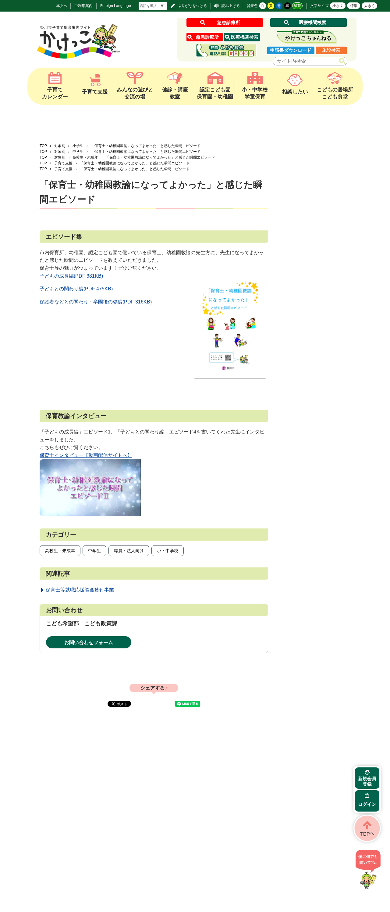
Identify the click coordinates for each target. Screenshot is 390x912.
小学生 (78, 146)
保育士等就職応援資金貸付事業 (80, 589)
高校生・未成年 (85, 157)
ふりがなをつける (192, 6)
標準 (353, 6)
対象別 (59, 146)
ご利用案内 (83, 6)
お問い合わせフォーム (88, 642)
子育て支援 (63, 163)
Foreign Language (115, 6)
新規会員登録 (367, 781)
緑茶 (297, 6)
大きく (369, 6)
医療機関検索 (312, 22)
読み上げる (231, 6)
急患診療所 (228, 22)
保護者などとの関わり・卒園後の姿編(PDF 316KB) (96, 301)
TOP (43, 146)
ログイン (367, 804)
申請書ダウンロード (290, 50)
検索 (343, 61)
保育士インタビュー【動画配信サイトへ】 (86, 455)
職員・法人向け (129, 550)
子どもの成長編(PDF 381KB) (71, 276)
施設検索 (331, 50)
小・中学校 (167, 550)
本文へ (61, 6)
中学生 (78, 151)
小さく (337, 6)
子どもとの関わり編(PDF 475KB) (76, 288)
